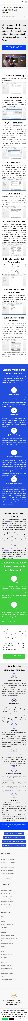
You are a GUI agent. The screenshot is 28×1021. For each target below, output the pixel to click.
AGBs (24, 1008)
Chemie (3, 921)
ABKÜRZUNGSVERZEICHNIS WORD (14, 845)
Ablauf (17, 1008)
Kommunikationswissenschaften (9, 938)
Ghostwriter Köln (5, 893)
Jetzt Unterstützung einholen (14, 656)
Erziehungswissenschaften (8, 924)
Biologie (3, 919)
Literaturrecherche (21, 541)
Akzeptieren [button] (5, 1018)
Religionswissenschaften (7, 968)
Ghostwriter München (6, 890)
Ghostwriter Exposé (6, 876)
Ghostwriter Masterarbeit (7, 867)
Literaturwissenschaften (7, 943)
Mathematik (4, 949)
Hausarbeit (8, 525)
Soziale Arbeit (4, 971)
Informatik (4, 932)
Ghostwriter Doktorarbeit (7, 873)
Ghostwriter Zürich (6, 907)
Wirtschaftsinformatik (6, 979)
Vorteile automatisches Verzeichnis (14, 47)
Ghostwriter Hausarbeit (7, 856)
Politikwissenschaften (6, 960)
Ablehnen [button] (11, 1018)
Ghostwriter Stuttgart (6, 898)
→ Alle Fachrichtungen (7, 982)
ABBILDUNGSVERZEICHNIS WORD (14, 841)
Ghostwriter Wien (5, 904)
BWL (2, 916)
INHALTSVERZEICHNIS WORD (14, 833)
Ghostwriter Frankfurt (6, 896)
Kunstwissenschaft (6, 941)
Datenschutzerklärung (21, 1018)
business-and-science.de (8, 1008)
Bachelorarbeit (8, 378)
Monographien (8, 550)
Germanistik (4, 927)
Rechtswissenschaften (7, 965)
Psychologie (4, 962)
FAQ (21, 1008)
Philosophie (4, 957)
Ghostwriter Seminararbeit (8, 859)
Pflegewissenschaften (7, 954)
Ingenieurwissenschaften (7, 935)
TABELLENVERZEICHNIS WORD (14, 837)
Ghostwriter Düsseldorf (7, 901)
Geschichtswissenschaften (8, 930)
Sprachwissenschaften (7, 973)
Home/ (3, 16)
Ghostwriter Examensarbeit (8, 870)
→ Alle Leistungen (6, 878)
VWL (2, 976)
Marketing (4, 946)
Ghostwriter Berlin (5, 888)
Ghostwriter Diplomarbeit (7, 865)
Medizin (3, 952)
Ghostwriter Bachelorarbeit (8, 862)
